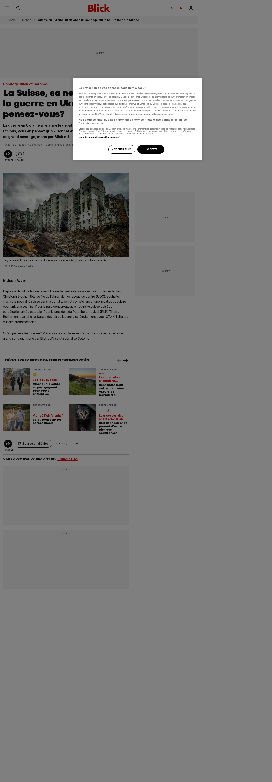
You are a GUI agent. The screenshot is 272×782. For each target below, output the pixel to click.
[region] (137, 119)
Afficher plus (121, 149)
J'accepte (150, 149)
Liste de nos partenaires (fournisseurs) (99, 137)
